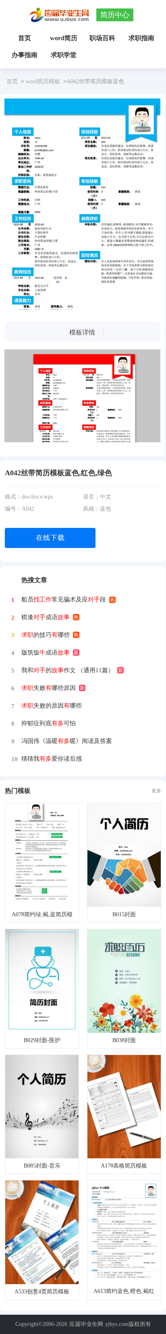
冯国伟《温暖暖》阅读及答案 (66, 741)
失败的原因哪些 (51, 705)
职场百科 (102, 38)
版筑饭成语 (45, 652)
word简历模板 (43, 81)
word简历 (63, 38)
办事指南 (24, 54)
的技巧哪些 (45, 635)
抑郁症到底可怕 (48, 723)
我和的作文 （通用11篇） (67, 670)
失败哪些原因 (48, 688)
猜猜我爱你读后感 (51, 758)
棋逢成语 (45, 617)
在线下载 (50, 538)
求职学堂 (64, 54)
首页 (24, 38)
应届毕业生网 (86, 1324)
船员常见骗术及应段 (63, 599)
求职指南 (141, 38)
